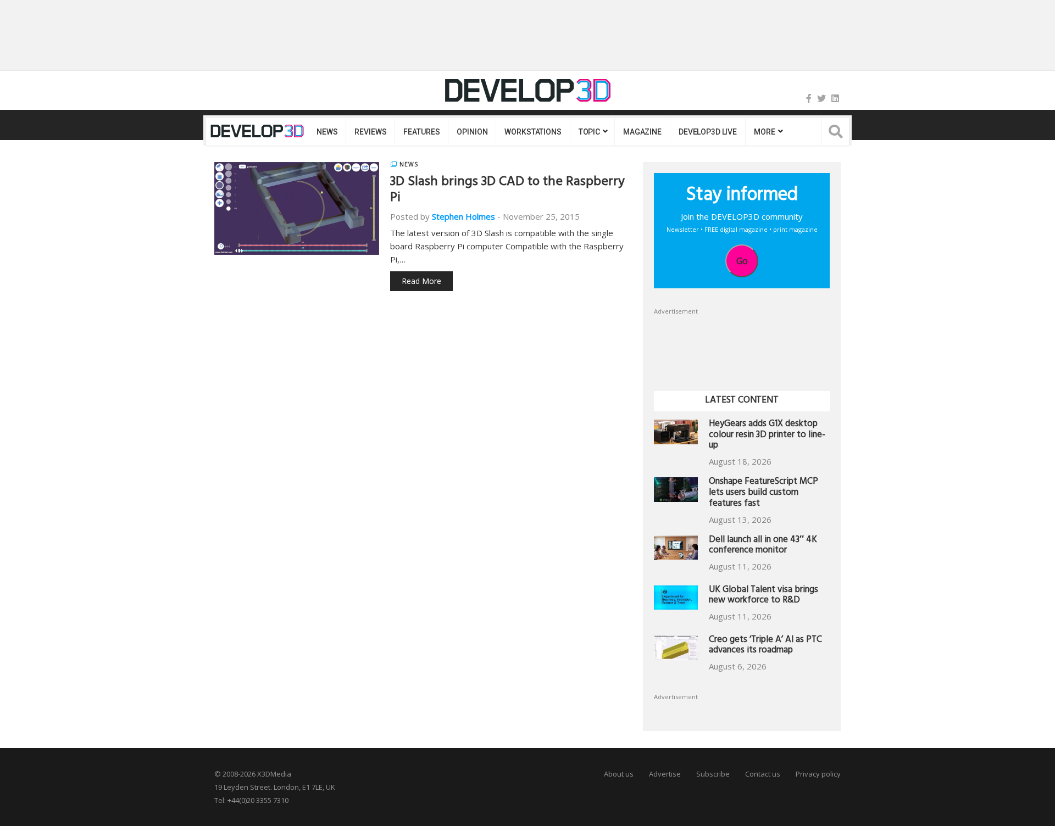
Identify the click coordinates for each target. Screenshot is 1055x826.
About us (619, 774)
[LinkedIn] (835, 98)
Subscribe (713, 774)
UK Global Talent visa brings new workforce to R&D (763, 596)
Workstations (532, 131)
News (326, 131)
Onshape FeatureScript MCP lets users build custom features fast (763, 493)
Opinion (472, 131)
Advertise (665, 774)
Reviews (370, 131)
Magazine (642, 131)
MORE (764, 131)
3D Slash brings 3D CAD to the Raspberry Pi (507, 190)
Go (742, 261)
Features (421, 131)
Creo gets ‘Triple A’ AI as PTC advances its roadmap (765, 646)
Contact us (762, 774)
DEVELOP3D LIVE (708, 131)
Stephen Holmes (463, 216)
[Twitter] (821, 98)
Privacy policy (818, 774)
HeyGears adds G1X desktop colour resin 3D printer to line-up (767, 435)
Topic (589, 131)
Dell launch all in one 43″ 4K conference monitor (763, 546)
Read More (421, 281)
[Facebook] (808, 98)
